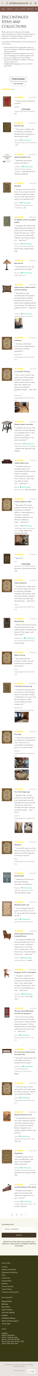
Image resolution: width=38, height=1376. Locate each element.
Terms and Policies (19, 1370)
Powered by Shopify (19, 1366)
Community (6, 1278)
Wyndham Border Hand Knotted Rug (25, 142)
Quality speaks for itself (22, 501)
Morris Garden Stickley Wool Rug (24, 640)
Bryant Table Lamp (20, 275)
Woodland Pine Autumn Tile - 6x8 (24, 1139)
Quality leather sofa (21, 463)
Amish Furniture (7, 1309)
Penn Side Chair (19, 996)
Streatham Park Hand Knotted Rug (24, 1170)
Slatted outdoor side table (23, 424)
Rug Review (18, 1153)
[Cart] (35, 3)
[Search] (7, 3)
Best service (18, 263)
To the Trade (6, 1323)
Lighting (10, 9)
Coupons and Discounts (10, 1292)
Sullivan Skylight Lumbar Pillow (23, 316)
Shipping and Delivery (10, 1272)
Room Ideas (6, 1307)
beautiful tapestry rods (22, 157)
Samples (5, 1315)
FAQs (3, 1275)
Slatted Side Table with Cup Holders (25, 446)
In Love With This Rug (22, 371)
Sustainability (6, 1281)
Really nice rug (19, 655)
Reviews (4, 1283)
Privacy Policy (7, 1289)
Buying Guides (7, 1301)
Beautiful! (17, 186)
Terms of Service (8, 1286)
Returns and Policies (9, 1269)
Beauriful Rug (19, 621)
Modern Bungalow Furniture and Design (21, 1364)
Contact (4, 1267)
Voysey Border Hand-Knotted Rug (24, 111)
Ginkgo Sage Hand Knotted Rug (23, 710)
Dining (22, 9)
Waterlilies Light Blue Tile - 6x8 (23, 890)
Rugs (3, 9)
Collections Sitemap (8, 1318)
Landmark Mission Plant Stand (25, 1187)
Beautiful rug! (19, 126)
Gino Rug (17, 734)
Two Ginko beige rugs (22, 792)
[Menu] (2, 3)
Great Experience (20, 583)
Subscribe (19, 1235)
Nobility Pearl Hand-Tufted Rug (23, 921)
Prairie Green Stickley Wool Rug (23, 246)
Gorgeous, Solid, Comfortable (25, 972)
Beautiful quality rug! (21, 905)
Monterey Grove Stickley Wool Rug (24, 566)
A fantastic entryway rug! (23, 686)
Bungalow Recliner (20, 960)
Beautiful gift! (19, 876)
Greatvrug (17, 340)
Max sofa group (19, 489)
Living (16, 9)
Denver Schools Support (10, 1321)
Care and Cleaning (8, 1312)
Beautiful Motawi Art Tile (23, 1115)
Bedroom (30, 9)
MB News (5, 1304)
